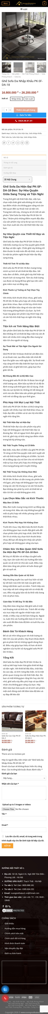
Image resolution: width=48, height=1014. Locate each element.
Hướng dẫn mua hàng (15, 928)
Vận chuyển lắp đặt (14, 948)
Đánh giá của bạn (9, 773)
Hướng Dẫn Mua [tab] (10, 173)
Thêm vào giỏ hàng (25, 110)
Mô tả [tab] (6, 157)
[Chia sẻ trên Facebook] (9, 143)
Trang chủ (5, 74)
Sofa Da (17, 77)
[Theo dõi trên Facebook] (3, 906)
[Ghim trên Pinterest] (22, 143)
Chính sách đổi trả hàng (15, 938)
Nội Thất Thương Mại (13, 1007)
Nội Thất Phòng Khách (30, 74)
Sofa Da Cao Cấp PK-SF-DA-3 (11, 737)
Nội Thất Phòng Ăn (32, 1003)
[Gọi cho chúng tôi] (10, 906)
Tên (4, 814)
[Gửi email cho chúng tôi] (6, 906)
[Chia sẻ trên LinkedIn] (27, 143)
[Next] (42, 36)
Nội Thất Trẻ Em (19, 1002)
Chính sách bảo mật (14, 933)
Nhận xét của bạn (10, 783)
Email (5, 825)
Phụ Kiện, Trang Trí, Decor (33, 1007)
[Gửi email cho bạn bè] (18, 143)
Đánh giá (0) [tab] (8, 168)
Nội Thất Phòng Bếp (15, 1005)
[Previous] (5, 36)
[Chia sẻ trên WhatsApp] (4, 143)
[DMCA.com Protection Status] (13, 910)
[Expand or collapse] (29, 179)
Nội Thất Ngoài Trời (32, 1005)
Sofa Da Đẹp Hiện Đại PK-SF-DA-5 (35, 737)
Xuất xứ (5, 98)
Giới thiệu (9, 923)
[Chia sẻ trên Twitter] (13, 143)
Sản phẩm (16, 74)
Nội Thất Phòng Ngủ (16, 1003)
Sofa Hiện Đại (23, 133)
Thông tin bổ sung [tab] (10, 162)
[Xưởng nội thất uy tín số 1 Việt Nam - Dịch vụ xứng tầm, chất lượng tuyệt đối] (26, 3)
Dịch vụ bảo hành (13, 953)
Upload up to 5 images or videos (16, 804)
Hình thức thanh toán (15, 943)
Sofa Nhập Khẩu (35, 133)
